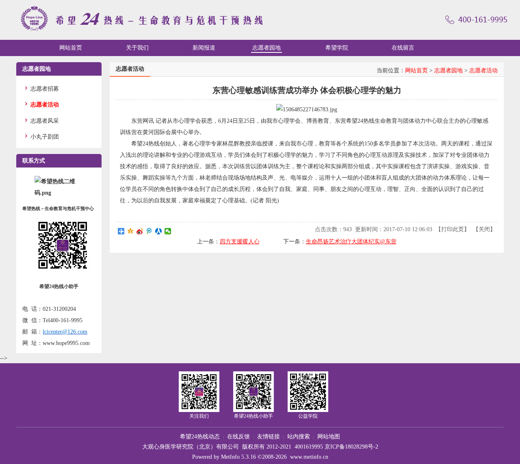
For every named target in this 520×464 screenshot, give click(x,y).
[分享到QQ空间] (130, 231)
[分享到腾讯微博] (149, 231)
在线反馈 (238, 437)
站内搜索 (298, 437)
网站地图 (328, 437)
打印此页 (452, 229)
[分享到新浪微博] (139, 231)
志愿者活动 (483, 70)
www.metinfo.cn (309, 457)
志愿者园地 (448, 70)
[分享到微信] (168, 231)
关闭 (484, 229)
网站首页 (416, 70)
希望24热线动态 (200, 437)
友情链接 (268, 437)
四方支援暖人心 (240, 242)
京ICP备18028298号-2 (351, 447)
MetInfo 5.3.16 (238, 457)
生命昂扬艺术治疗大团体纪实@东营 (351, 242)
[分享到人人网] (158, 231)
